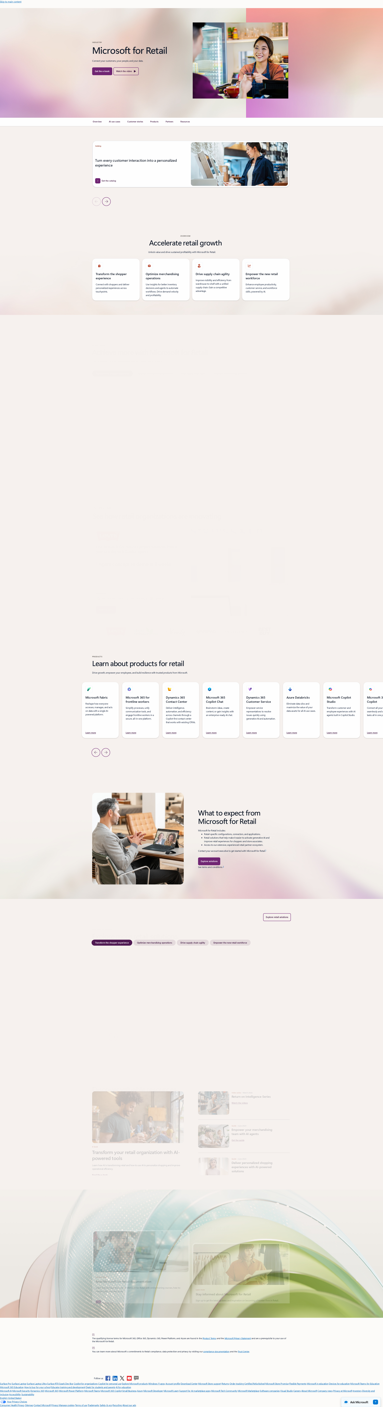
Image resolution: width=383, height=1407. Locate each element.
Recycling (117, 1405)
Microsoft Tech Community (224, 1390)
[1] (93, 1334)
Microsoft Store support (209, 1383)
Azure (140, 1390)
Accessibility (15, 1394)
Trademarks (93, 1405)
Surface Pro (5, 1383)
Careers (297, 1390)
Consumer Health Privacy (12, 1405)
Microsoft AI (6, 1390)
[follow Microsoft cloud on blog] (136, 1378)
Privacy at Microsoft (342, 1390)
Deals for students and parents (100, 1387)
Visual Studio (286, 1390)
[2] (93, 1347)
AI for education (123, 1387)
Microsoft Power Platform (71, 1390)
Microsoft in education (317, 1383)
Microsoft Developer (153, 1390)
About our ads (129, 1405)
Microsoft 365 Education (12, 1387)
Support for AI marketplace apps (195, 1390)
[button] (126, 71)
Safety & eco (106, 1405)
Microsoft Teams (92, 1390)
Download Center (189, 1383)
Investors (357, 1390)
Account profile (172, 1383)
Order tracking (237, 1383)
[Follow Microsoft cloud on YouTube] (129, 1378)
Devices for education (339, 1383)
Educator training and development (68, 1387)
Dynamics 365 (37, 1390)
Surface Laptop (19, 1383)
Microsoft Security (21, 1390)
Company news (325, 1390)
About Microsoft (309, 1390)
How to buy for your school (37, 1387)
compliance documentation (216, 1351)
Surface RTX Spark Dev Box (60, 1383)
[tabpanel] (191, 416)
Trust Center (243, 1351)
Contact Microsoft (42, 1405)
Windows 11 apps (156, 1383)
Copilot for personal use (109, 1383)
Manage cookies (67, 1405)
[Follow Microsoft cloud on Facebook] (107, 1378)
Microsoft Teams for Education (364, 1383)
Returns (225, 1383)
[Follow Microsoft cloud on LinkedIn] (115, 1378)
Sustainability (27, 1394)
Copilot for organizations (86, 1383)
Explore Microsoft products (135, 1383)
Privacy (55, 1405)
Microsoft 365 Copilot (111, 1390)
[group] (191, 166)
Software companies (270, 1390)
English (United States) (11, 1398)
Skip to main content (10, 1)
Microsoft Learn (171, 1390)
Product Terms (209, 1338)
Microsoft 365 (51, 1390)
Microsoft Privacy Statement (238, 1338)
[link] (97, 122)
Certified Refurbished (254, 1383)
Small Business (129, 1390)
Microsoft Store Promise (277, 1383)
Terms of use (81, 1405)
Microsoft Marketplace (248, 1390)
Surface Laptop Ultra (37, 1383)
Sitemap (29, 1405)
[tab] (112, 359)
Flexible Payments (297, 1383)
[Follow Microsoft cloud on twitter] (122, 1378)
